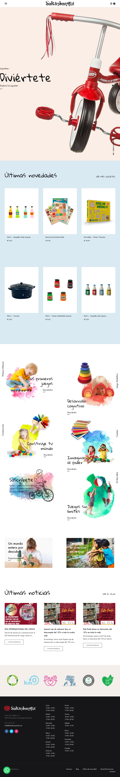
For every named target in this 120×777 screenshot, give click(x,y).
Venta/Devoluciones (107, 769)
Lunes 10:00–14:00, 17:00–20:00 (50, 708)
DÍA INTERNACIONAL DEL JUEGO (20, 629)
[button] (6, 770)
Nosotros (69, 769)
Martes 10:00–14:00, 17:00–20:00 (50, 716)
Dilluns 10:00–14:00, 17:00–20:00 (50, 735)
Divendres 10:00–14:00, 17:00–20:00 (69, 741)
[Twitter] (11, 731)
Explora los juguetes (9, 85)
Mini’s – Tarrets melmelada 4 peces (58, 237)
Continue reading (14, 642)
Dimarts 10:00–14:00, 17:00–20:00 (50, 744)
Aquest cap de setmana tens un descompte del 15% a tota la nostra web (59, 632)
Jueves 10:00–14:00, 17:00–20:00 (69, 708)
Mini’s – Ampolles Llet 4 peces (95, 237)
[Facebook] (6, 731)
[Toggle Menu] (6, 3)
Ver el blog (109, 594)
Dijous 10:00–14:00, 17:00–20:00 (69, 733)
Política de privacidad (89, 769)
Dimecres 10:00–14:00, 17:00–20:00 (50, 753)
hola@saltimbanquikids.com (13, 726)
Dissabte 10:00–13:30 (69, 749)
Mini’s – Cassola (13, 237)
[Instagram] (16, 731)
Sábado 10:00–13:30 (69, 724)
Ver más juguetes (105, 177)
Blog (77, 769)
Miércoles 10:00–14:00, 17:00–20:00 (50, 725)
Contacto (112, 772)
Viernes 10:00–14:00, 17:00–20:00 (69, 716)
